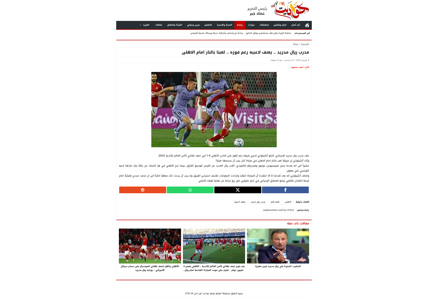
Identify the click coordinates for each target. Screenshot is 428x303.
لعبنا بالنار (275, 202)
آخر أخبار (295, 25)
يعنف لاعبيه (239, 202)
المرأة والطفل (174, 25)
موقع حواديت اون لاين (204, 293)
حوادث (251, 25)
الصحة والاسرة (224, 25)
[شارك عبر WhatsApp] (190, 190)
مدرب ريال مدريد (258, 202)
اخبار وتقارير (280, 25)
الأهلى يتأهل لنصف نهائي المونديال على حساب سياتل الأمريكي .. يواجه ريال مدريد (150, 268)
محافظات (264, 25)
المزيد (146, 25)
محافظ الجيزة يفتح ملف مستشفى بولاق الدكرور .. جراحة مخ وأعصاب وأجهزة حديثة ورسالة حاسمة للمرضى (240, 33)
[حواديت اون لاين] (275, 10)
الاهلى (288, 202)
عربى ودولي (193, 25)
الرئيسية (307, 25)
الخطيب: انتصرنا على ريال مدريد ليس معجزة (278, 266)
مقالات (158, 25)
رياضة (240, 25)
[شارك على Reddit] (142, 190)
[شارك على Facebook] (285, 190)
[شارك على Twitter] (237, 190)
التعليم (208, 25)
